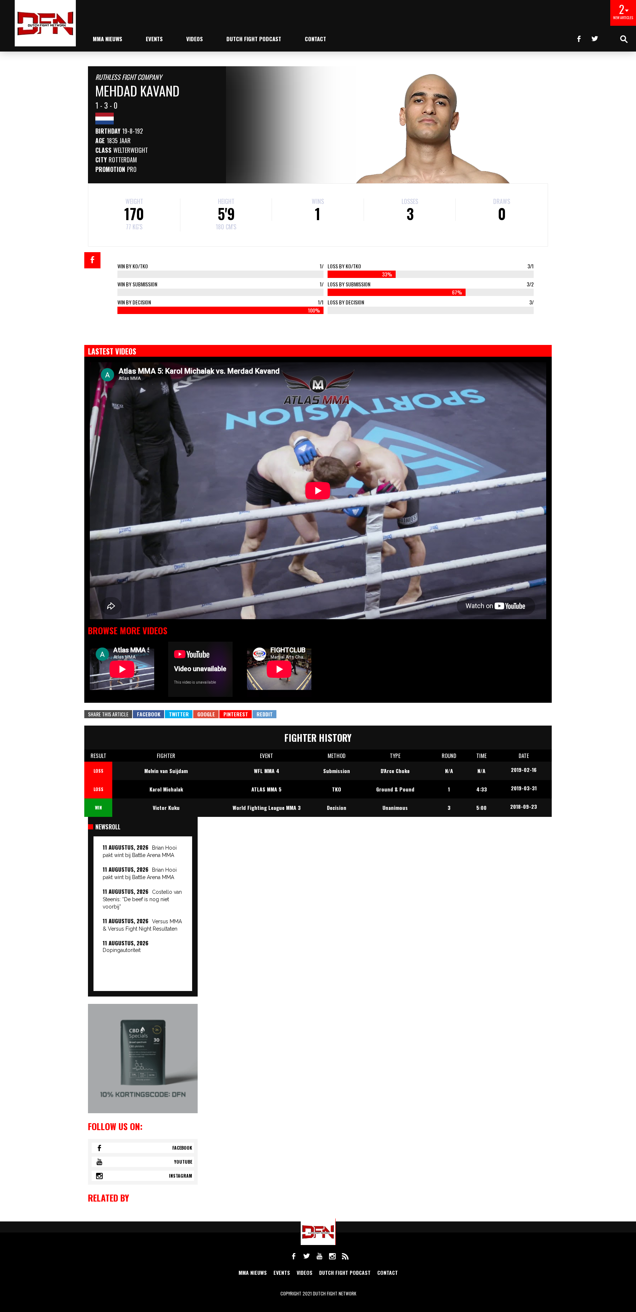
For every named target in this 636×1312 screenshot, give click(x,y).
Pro (132, 169)
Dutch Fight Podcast (253, 39)
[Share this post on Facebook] (92, 260)
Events (154, 39)
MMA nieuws (107, 39)
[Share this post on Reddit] (264, 714)
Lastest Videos (112, 351)
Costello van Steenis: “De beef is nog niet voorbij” (142, 899)
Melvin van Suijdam (166, 771)
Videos (194, 39)
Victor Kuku (166, 807)
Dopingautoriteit (122, 950)
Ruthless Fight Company (128, 77)
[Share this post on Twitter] (178, 714)
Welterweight (130, 150)
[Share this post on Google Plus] (206, 714)
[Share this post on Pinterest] (235, 714)
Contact (315, 39)
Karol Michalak (166, 789)
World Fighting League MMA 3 (267, 807)
